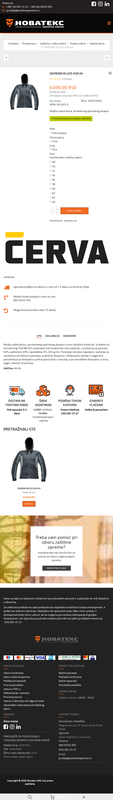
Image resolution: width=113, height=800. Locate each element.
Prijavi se (7, 3)
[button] (110, 72)
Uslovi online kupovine (17, 676)
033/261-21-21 (13, 622)
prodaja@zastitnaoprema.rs (23, 10)
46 (53, 201)
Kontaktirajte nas (56, 568)
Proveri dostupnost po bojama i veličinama (72, 118)
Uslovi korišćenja (13, 672)
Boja (52, 128)
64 (53, 197)
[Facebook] (6, 726)
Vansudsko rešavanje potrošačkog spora (24, 706)
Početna (13, 43)
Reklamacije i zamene (16, 692)
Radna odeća (78, 43)
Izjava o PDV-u (12, 688)
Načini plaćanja (68, 672)
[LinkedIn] (18, 726)
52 (53, 170)
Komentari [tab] (69, 335)
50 (53, 166)
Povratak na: (63, 220)
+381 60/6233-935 (41, 6)
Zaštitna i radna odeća (53, 43)
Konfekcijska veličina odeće (66, 157)
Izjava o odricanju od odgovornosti (24, 700)
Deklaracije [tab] (52, 335)
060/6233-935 (67, 745)
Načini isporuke (68, 680)
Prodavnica (29, 43)
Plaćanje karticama (70, 676)
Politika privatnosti (15, 680)
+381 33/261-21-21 (17, 6)
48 (53, 161)
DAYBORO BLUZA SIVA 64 (29, 488)
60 (53, 188)
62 (53, 193)
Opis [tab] (39, 335)
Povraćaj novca (13, 696)
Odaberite (29, 504)
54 (53, 175)
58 (53, 184)
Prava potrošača (13, 685)
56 (53, 179)
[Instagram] (12, 726)
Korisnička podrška (70, 685)
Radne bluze (97, 43)
